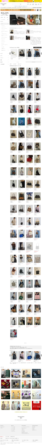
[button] (14, 54)
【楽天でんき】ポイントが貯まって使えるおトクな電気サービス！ (12, 438)
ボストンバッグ (3, 38)
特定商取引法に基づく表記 (25, 432)
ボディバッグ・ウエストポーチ (4, 31)
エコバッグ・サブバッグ (4, 37)
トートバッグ (2, 25)
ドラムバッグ (2, 40)
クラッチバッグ (3, 41)
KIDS (7, 17)
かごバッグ (2, 43)
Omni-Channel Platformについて (25, 433)
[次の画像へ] (41, 53)
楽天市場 (40, 2)
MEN (4, 17)
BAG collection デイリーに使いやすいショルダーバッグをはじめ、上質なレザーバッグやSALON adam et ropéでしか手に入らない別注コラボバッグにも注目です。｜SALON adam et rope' (19, 33)
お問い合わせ (23, 430)
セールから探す (13, 430)
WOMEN (2, 17)
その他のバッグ (3, 48)
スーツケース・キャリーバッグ (4, 45)
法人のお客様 (23, 431)
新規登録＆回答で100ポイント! (30, 2)
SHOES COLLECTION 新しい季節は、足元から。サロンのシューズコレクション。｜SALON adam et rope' (35, 32)
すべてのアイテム (13, 431)
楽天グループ (36, 2)
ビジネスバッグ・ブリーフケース (4, 35)
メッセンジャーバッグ (3, 33)
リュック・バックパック (4, 28)
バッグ (2, 23)
